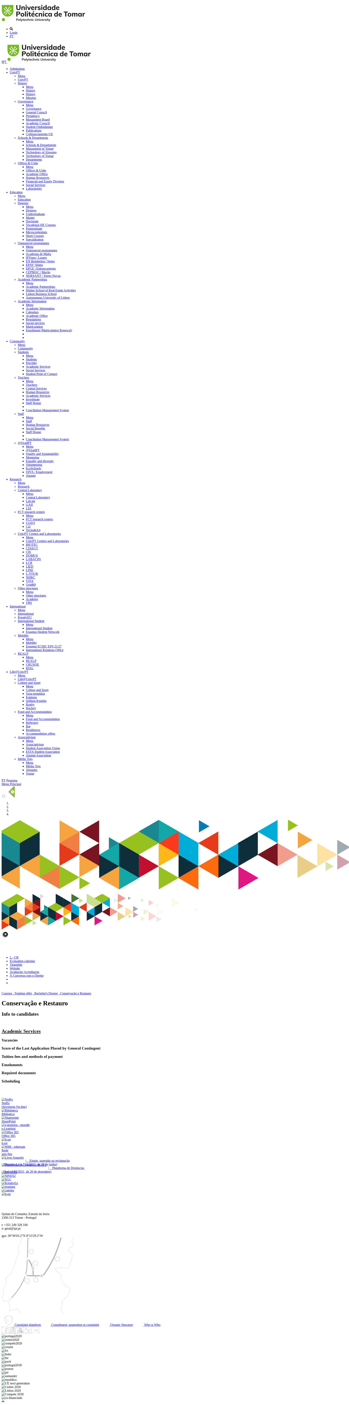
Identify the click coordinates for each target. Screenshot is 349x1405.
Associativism (27, 737)
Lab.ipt (30, 501)
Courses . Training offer (17, 993)
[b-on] (6, 1194)
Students (23, 352)
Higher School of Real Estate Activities (51, 290)
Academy (32, 599)
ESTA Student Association (43, 751)
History (22, 83)
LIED (29, 566)
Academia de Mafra (38, 254)
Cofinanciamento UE (39, 134)
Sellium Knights (36, 701)
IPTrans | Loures (36, 257)
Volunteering (34, 464)
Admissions (17, 68)
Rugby (30, 704)
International (18, 606)
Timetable (16, 964)
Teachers (23, 377)
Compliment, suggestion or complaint (74, 1324)
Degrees (23, 203)
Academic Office (37, 174)
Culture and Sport (29, 682)
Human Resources (37, 177)
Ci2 (28, 526)
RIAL (30, 668)
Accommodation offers (40, 733)
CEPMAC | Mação (38, 272)
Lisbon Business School (41, 294)
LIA (28, 508)
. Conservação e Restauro (75, 993)
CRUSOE (32, 664)
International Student (31, 621)
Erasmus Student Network (42, 632)
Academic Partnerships (32, 279)
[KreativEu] (10, 1183)
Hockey (31, 708)
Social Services (35, 185)
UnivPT (15, 72)
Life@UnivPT (19, 672)
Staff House (33, 403)
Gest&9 (31, 584)
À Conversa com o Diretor (27, 975)
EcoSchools (33, 468)
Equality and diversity (40, 461)
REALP (23, 653)
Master (30, 217)
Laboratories (34, 188)
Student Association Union (43, 748)
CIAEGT (32, 548)
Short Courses (35, 236)
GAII (29, 504)
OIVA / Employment (39, 472)
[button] (3, 1401)
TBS (29, 603)
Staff (21, 414)
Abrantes (31, 770)
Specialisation (34, 239)
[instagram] (12, 1332)
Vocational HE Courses (41, 225)
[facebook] (5, 1332)
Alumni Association (38, 755)
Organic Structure (121, 1324)
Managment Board (38, 119)
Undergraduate (35, 214)
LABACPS (33, 559)
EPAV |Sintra (34, 265)
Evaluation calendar (22, 961)
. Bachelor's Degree (45, 993)
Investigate (33, 399)
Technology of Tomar (40, 156)
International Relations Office (44, 650)
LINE (29, 570)
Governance (25, 101)
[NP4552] (9, 1176)
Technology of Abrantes (41, 152)
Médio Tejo (25, 759)
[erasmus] (8, 1186)
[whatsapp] (43, 1332)
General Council (36, 112)
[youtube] (20, 1332)
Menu (21, 76)
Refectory (32, 722)
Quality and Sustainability (42, 454)
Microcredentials (36, 232)
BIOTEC (32, 544)
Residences (33, 730)
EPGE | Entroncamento (41, 268)
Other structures (28, 588)
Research (15, 479)
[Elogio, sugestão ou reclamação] (13, 1157)
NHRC (30, 577)
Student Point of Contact (41, 374)
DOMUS (32, 555)
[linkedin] (28, 1332)
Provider (31, 363)
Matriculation (34, 326)
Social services (35, 323)
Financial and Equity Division (45, 181)
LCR (29, 563)
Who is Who (151, 1324)
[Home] (44, 22)
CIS (28, 552)
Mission (31, 98)
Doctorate (32, 221)
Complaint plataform (27, 1324)
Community (17, 341)
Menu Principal (11, 784)
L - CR (14, 957)
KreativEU (25, 617)
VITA (30, 581)
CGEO (30, 523)
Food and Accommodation (35, 712)
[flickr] (35, 1332)
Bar (28, 726)
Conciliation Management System (47, 410)
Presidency (33, 116)
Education (16, 192)
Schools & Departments (33, 137)
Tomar (30, 773)
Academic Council (38, 123)
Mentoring (32, 457)
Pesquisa (11, 780)
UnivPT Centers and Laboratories (39, 533)
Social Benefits (35, 428)
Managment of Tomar (40, 148)
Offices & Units (28, 163)
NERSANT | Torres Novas (43, 276)
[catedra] (8, 1190)
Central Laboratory (30, 490)
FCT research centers (31, 512)
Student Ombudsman (39, 127)
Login (13, 32)
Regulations (33, 319)
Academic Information (32, 301)
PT (12, 36)
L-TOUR (32, 573)
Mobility (23, 635)
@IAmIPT (25, 443)
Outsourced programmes (33, 243)
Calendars (32, 312)
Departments (34, 159)
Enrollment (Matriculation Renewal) (49, 330)
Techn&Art (33, 530)
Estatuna (31, 697)
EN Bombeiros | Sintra (40, 261)
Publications (33, 130)
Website (15, 968)
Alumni (31, 475)
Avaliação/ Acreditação (24, 972)
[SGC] (6, 1179)
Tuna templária (35, 693)
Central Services (36, 388)
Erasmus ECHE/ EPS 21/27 (44, 646)
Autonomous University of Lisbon (48, 297)
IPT (4, 62)
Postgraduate (34, 228)
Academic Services (38, 366)
